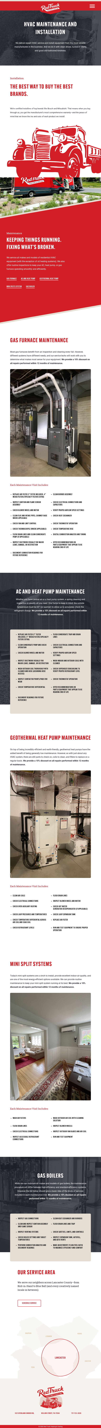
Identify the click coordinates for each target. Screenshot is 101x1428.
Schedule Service (29, 1303)
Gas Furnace (12, 279)
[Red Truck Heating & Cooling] (50, 8)
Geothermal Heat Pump (49, 279)
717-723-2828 (76, 1413)
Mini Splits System (14, 287)
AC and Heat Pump (28, 279)
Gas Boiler (30, 287)
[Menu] (92, 7)
